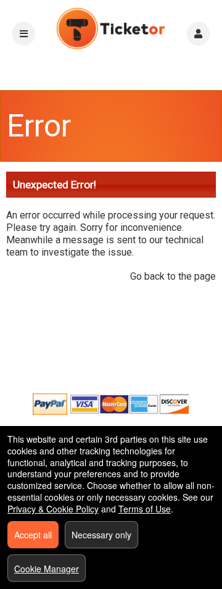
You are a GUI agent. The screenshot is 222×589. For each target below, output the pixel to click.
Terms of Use (144, 509)
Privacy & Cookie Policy (53, 509)
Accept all (33, 534)
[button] (198, 34)
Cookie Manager (46, 568)
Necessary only (101, 534)
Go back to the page (173, 276)
